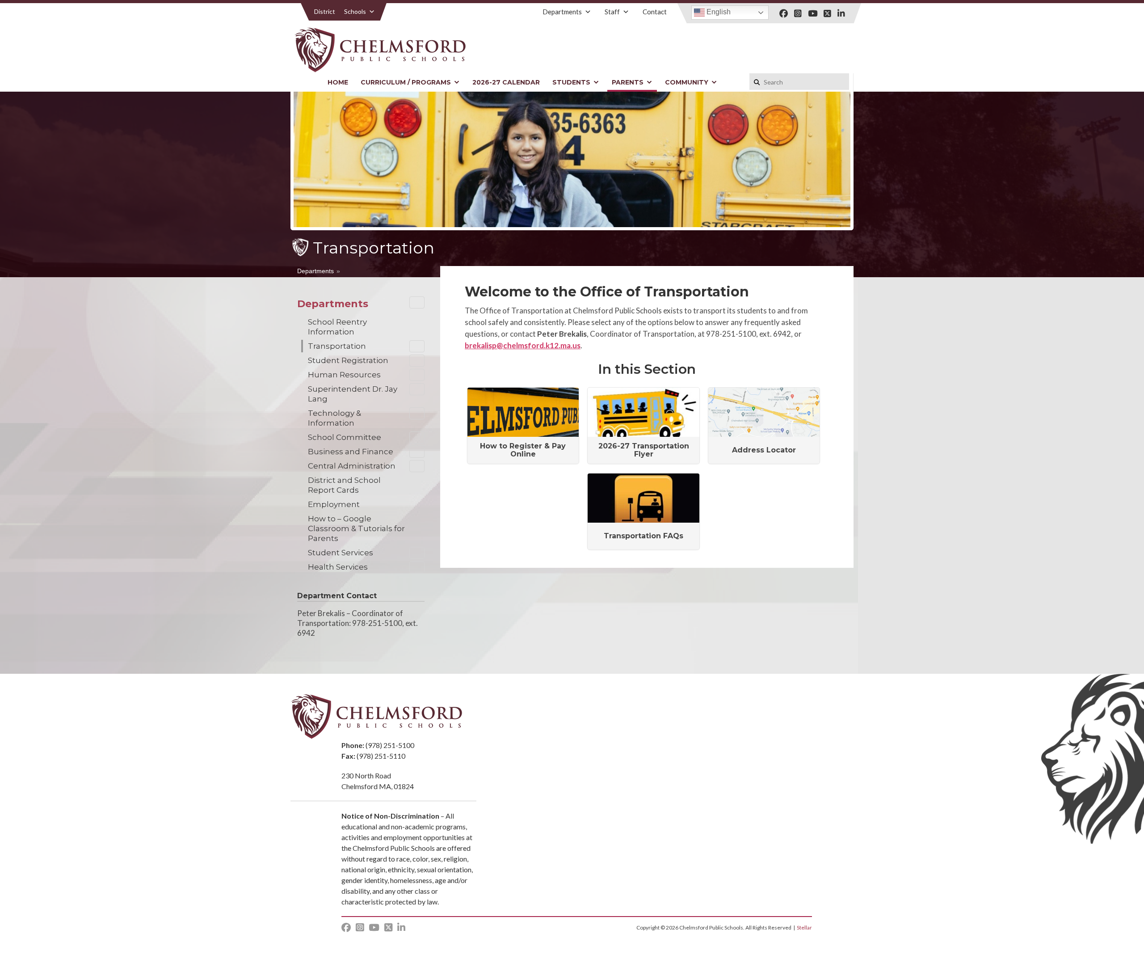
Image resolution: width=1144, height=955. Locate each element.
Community (686, 82)
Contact (655, 12)
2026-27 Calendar (506, 82)
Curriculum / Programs (406, 82)
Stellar (804, 927)
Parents (628, 82)
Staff (612, 12)
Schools (355, 11)
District (324, 11)
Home (338, 82)
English (718, 12)
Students (571, 82)
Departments (562, 12)
